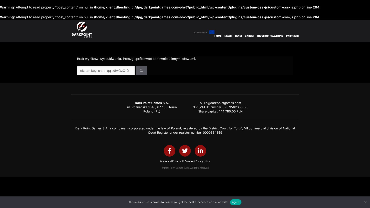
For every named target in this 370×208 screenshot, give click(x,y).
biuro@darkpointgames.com (220, 103)
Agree (236, 202)
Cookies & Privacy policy (197, 161)
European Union (200, 32)
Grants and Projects (170, 161)
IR (183, 161)
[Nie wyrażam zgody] (365, 202)
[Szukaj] (141, 70)
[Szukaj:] (106, 71)
